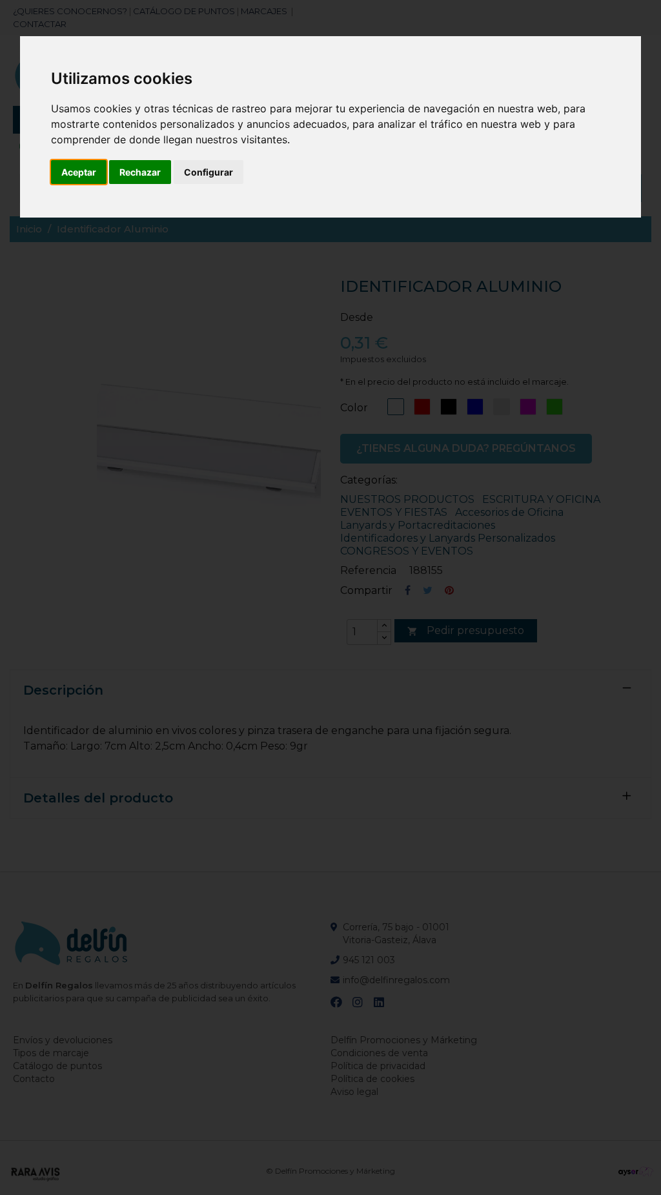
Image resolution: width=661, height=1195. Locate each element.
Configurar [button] (208, 172)
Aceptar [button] (78, 172)
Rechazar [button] (140, 172)
